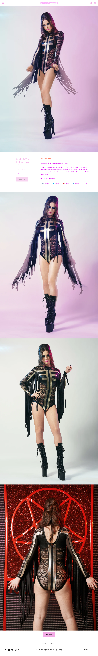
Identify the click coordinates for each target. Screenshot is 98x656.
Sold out (22, 179)
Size (19, 169)
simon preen (45, 649)
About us (53, 644)
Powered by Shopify (56, 649)
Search (44, 644)
